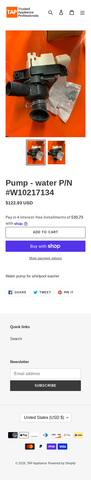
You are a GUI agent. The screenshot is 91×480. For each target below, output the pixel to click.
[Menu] (82, 12)
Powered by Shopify (62, 463)
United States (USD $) (44, 417)
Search (16, 338)
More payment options (45, 258)
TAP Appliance (37, 463)
